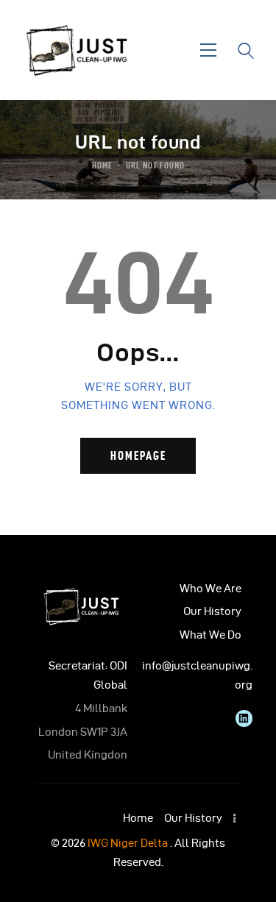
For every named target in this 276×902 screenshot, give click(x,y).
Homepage (138, 455)
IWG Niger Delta (128, 843)
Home (102, 165)
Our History (212, 611)
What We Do (210, 635)
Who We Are (210, 588)
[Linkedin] (244, 718)
